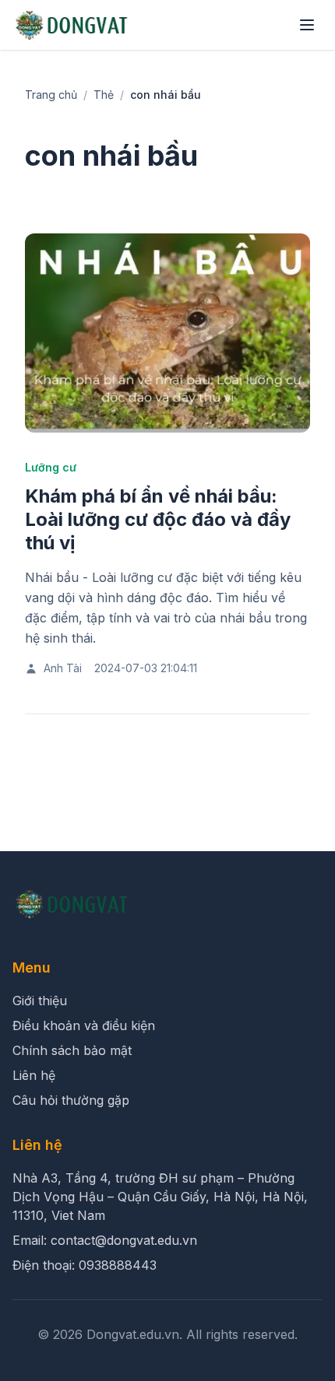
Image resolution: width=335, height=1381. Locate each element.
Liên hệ (33, 1075)
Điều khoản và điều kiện (83, 1025)
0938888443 (118, 1265)
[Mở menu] (307, 24)
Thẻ (103, 94)
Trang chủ (51, 94)
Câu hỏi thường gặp (70, 1100)
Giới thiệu (39, 1000)
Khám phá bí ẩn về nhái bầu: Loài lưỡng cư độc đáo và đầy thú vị (158, 519)
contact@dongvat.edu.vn (124, 1240)
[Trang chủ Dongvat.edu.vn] (71, 24)
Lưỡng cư (50, 467)
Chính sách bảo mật (72, 1050)
